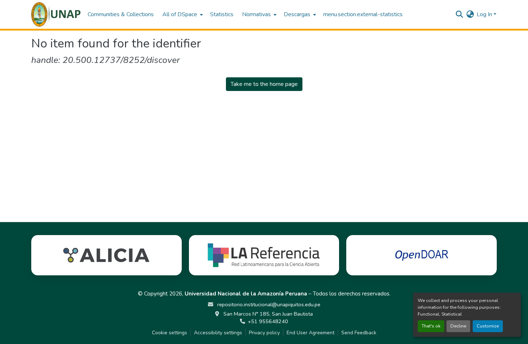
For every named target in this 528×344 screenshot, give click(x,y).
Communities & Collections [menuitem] (121, 14)
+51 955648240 (268, 321)
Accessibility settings (218, 332)
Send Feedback (358, 332)
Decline (458, 326)
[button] (55, 14)
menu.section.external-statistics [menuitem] (363, 14)
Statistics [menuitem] (221, 14)
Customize (488, 326)
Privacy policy (264, 332)
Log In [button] (485, 14)
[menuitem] (182, 14)
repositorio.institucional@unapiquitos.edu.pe (268, 304)
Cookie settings (169, 332)
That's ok (431, 326)
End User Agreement (310, 332)
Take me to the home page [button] (264, 84)
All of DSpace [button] (179, 14)
